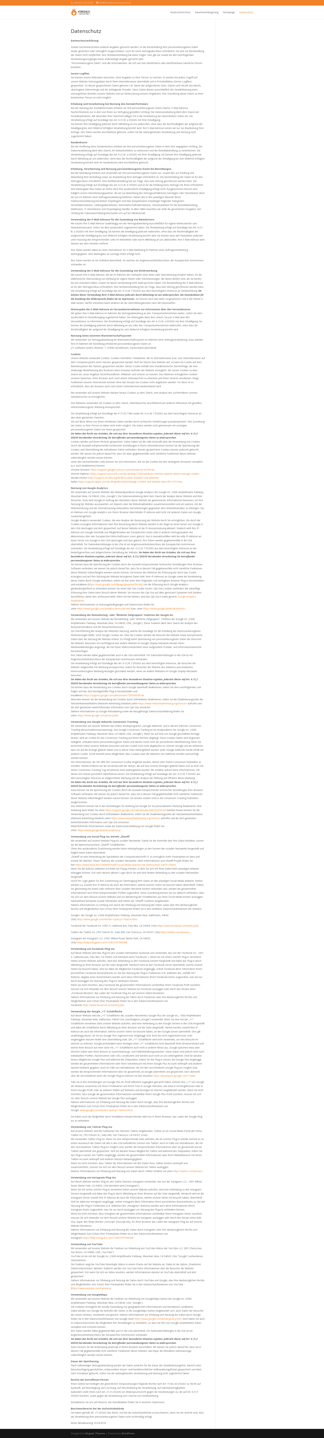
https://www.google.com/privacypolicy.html (157, 1318)
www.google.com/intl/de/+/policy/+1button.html (106, 1110)
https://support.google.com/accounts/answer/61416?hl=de (123, 469)
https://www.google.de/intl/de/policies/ (164, 608)
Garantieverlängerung (206, 12)
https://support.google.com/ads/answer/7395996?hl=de (114, 695)
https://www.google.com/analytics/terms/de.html (104, 608)
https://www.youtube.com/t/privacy (91, 1288)
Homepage (229, 12)
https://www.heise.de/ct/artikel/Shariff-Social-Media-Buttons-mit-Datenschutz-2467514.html (126, 864)
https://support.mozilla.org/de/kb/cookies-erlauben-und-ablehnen (123, 477)
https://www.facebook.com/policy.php (177, 925)
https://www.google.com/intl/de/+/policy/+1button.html (107, 919)
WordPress (128, 1433)
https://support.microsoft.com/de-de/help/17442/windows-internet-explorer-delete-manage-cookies (144, 473)
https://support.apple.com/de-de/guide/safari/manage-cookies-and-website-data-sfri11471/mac (130, 481)
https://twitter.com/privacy (175, 932)
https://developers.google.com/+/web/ (175, 1075)
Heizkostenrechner (180, 12)
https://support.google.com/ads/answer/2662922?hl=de (135, 810)
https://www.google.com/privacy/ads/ (98, 715)
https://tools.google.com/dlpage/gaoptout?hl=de (115, 584)
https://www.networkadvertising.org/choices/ (162, 703)
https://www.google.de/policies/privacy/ (99, 830)
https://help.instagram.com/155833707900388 (102, 942)
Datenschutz (246, 12)
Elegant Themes (95, 1433)
